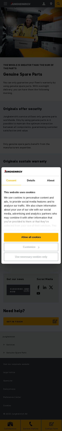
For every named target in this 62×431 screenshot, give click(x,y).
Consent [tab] (11, 180)
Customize (29, 247)
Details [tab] (31, 180)
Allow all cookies (31, 237)
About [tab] (50, 180)
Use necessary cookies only (31, 256)
